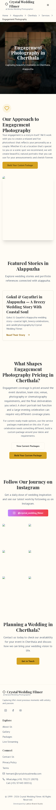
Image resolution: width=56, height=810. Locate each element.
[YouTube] (20, 710)
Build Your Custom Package (20, 165)
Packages (7, 736)
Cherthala (32, 15)
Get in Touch (28, 661)
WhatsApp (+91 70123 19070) (22, 779)
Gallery (6, 731)
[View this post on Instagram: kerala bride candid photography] (14, 536)
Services (46, 15)
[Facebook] (13, 710)
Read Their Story (15, 334)
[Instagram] (5, 710)
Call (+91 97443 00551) (19, 783)
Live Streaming (10, 741)
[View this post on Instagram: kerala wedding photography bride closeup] (14, 588)
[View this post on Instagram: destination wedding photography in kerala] (41, 536)
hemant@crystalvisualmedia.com (23, 773)
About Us (7, 726)
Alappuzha (18, 15)
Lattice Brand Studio (34, 803)
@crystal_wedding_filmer (30, 513)
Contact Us (8, 756)
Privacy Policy (9, 762)
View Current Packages (28, 446)
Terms (5, 768)
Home (5, 15)
